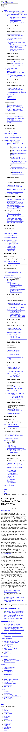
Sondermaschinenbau (15, 359)
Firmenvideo (10, 445)
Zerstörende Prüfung (15, 286)
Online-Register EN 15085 (16, 396)
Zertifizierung (7, 682)
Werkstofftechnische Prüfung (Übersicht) (17, 307)
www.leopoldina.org (6, 553)
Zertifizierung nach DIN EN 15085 (18, 339)
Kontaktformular (8, 727)
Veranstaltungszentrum (12, 193)
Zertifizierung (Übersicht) (13, 354)
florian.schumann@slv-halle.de (18, 304)
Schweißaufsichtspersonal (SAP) (12, 641)
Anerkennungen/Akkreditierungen (15, 448)
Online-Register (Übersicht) (13, 413)
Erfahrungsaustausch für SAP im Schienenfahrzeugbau (18, 163)
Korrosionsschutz (11, 94)
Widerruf (6, 717)
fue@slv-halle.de (15, 368)
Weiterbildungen (14, 21)
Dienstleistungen (14, 452)
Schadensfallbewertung (15, 290)
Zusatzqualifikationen (15, 20)
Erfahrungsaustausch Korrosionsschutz (17, 173)
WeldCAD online (14, 376)
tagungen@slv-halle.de (16, 186)
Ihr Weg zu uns (7, 725)
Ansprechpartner (8, 723)
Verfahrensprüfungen (15, 314)
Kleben (8, 97)
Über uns (3, 689)
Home (5, 491)
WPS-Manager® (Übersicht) (14, 390)
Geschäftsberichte (11, 446)
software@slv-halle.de (16, 388)
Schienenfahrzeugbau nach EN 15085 (10, 608)
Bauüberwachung (14, 312)
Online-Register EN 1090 (16, 397)
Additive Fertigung (11, 71)
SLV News (9, 443)
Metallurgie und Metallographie (17, 289)
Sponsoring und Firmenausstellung (15, 192)
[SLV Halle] (7, 2)
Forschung (3, 664)
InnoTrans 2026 (20, 150)
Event (2, 510)
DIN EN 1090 (13, 336)
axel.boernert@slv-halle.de (17, 465)
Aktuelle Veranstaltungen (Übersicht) (16, 189)
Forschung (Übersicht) (9, 275)
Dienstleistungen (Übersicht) (11, 438)
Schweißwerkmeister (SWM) (17, 22)
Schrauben (9, 96)
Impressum (6, 712)
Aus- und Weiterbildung (16, 450)
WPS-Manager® (8, 685)
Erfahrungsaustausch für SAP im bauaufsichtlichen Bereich (18, 168)
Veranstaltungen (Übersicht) (10, 237)
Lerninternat (7, 724)
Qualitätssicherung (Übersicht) (14, 332)
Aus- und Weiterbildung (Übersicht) (12, 137)
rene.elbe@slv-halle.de (16, 329)
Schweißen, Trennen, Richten (11, 642)
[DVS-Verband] (8, 720)
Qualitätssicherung (8, 680)
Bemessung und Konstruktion (17, 315)
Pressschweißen (11, 246)
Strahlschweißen (14, 46)
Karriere (6, 487)
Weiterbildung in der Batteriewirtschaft (11, 633)
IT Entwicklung (11, 250)
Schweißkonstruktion (12, 68)
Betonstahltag (19, 147)
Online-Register (8, 686)
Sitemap (6, 710)
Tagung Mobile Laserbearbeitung (17, 158)
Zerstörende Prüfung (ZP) (16, 77)
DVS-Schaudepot (11, 470)
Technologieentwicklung (10, 683)
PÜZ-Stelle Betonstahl (15, 311)
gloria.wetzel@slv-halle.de (14, 272)
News (5, 489)
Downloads (6, 728)
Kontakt (6, 719)
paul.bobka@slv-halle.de (14, 263)
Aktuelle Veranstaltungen (10, 659)
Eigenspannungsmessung (16, 292)
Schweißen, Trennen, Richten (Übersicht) (17, 65)
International (7, 510)
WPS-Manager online (15, 375)
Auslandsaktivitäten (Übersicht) (14, 467)
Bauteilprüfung (13, 287)
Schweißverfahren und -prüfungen (18, 45)
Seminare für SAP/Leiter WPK (17, 317)
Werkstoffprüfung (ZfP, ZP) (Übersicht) (16, 92)
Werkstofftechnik (11, 249)
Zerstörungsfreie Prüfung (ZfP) (17, 75)
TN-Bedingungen (8, 713)
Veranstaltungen (4, 656)
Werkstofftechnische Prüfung (11, 679)
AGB (5, 714)
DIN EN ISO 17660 (15, 337)
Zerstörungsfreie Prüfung (16, 285)
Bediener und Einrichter (16, 47)
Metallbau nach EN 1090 (7, 621)
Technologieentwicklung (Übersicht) (16, 371)
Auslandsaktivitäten (8, 697)
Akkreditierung (13, 283)
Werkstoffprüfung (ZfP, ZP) (10, 648)
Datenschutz (7, 716)
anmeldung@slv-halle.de (17, 35)
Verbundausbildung (11, 99)
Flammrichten (13, 50)
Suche (2, 4)
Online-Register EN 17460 (16, 399)
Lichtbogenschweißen (12, 243)
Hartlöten (9, 70)
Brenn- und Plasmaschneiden (17, 49)
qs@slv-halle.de (15, 351)
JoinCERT (12, 395)
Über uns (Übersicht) (9, 485)
